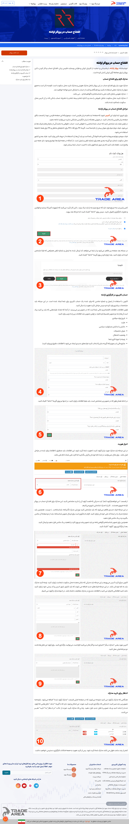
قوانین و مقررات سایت (94, 793)
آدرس (107, 115)
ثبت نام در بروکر (14, 53)
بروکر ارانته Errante (99, 46)
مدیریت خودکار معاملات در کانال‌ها (115, 789)
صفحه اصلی (81, 38)
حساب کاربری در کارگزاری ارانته (20, 73)
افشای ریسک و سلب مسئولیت (116, 804)
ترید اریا (87, 821)
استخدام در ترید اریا (95, 789)
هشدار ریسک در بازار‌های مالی (92, 797)
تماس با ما (98, 781)
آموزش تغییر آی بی (69, 38)
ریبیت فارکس (42, 4)
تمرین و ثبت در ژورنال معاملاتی (117, 785)
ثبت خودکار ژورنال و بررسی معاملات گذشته (114, 781)
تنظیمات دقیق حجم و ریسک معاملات (115, 769)
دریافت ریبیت (97, 777)
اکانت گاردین (73, 4)
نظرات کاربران (124, 53)
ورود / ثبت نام (7, 3)
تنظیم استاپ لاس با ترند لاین (117, 777)
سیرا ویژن (64, 4)
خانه (115, 46)
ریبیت (46, 38)
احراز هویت (25, 76)
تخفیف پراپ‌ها (54, 4)
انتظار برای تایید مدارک (22, 80)
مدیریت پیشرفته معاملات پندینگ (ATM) (114, 773)
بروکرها (109, 46)
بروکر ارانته (114, 68)
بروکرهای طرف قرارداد (94, 773)
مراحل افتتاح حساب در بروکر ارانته (19, 70)
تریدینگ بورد (95, 4)
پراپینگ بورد (83, 4)
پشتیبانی (98, 785)
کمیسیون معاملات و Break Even (116, 793)
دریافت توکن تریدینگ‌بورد (93, 769)
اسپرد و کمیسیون (56, 38)
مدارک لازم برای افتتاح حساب (20, 67)
